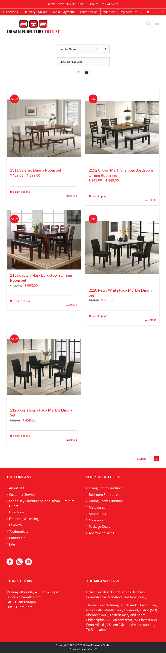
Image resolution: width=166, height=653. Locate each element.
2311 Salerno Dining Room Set (35, 170)
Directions (16, 512)
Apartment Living (101, 533)
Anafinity (89, 649)
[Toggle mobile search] (148, 23)
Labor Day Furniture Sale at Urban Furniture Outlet (42, 503)
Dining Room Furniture (106, 501)
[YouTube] (28, 561)
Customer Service (22, 494)
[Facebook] (9, 561)
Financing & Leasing (24, 518)
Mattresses (97, 507)
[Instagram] (19, 561)
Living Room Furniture (105, 488)
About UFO (17, 488)
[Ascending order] (105, 49)
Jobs (12, 544)
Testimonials (18, 531)
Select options (21, 191)
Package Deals (99, 526)
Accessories (97, 513)
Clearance (96, 520)
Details (73, 195)
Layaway (15, 525)
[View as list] (86, 72)
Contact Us (17, 538)
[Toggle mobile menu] (157, 23)
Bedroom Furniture (103, 494)
